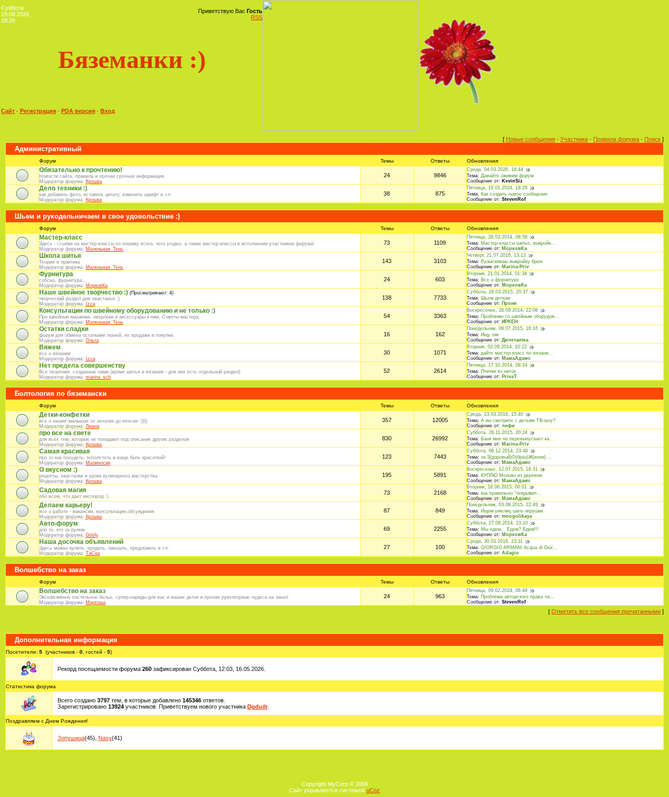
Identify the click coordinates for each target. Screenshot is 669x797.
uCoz (373, 790)
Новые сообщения (530, 139)
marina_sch (98, 377)
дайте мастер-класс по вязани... (517, 353)
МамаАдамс (516, 358)
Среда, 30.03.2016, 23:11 (495, 541)
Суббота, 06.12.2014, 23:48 (497, 450)
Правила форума (616, 139)
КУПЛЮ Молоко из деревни (511, 475)
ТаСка (93, 553)
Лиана (92, 426)
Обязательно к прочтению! (80, 170)
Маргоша (96, 602)
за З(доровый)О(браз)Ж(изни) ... (516, 457)
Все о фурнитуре (500, 279)
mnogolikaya (517, 516)
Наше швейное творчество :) (83, 292)
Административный (48, 149)
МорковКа (514, 248)
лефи (508, 425)
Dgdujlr (257, 706)
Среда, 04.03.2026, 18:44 (495, 169)
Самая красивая (64, 451)
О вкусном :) (58, 469)
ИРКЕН (510, 321)
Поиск (652, 139)
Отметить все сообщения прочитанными (606, 611)
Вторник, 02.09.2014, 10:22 (497, 346)
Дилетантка (515, 340)
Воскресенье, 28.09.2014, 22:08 (502, 310)
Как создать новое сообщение (514, 194)
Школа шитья (60, 255)
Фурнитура (56, 274)
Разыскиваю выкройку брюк (512, 261)
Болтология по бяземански (61, 393)
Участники (574, 139)
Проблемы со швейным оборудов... (520, 316)
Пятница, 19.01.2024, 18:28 (497, 187)
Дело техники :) (63, 188)
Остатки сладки (63, 329)
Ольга (92, 340)
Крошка (94, 181)
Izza (90, 303)
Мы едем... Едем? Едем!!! (510, 529)
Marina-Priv (515, 266)
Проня (509, 303)
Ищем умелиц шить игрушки (512, 511)
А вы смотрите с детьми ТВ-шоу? (518, 420)
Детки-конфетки (64, 414)
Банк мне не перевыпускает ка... (517, 438)
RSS (256, 17)
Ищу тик (490, 334)
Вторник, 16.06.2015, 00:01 (497, 486)
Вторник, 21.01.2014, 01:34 (497, 273)
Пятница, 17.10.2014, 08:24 (497, 365)
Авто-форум (58, 523)
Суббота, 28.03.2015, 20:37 (497, 291)
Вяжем (50, 347)
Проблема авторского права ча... (518, 596)
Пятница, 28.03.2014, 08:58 (497, 237)
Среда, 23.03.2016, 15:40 (495, 414)
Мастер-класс (61, 237)
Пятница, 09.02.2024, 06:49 (497, 590)
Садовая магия (62, 490)
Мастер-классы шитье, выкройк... (518, 243)
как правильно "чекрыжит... (511, 493)
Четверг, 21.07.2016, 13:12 (496, 255)
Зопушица (71, 738)
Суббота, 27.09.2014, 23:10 (497, 523)
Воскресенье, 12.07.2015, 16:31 (502, 469)
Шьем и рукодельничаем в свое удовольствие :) (97, 216)
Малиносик (98, 462)
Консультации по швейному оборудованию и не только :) (127, 310)
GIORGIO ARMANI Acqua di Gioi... (519, 547)
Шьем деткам (495, 298)
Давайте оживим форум (507, 175)
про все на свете (65, 433)
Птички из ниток (498, 371)
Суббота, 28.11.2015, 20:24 (497, 432)
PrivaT (509, 376)
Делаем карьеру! (66, 505)
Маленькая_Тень (104, 249)
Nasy (105, 738)
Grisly (92, 535)
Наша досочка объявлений (81, 541)
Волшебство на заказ (50, 570)
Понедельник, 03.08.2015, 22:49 (502, 504)
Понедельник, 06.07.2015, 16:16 (502, 328)
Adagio (510, 552)
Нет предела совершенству (82, 365)
